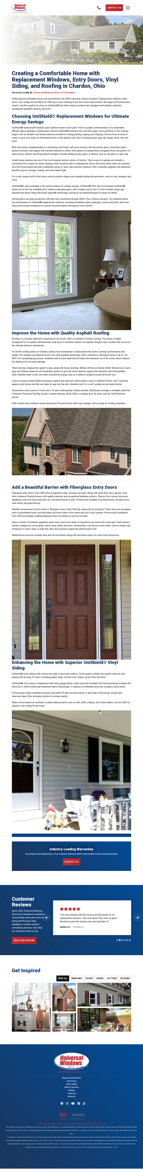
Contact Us (114, 7)
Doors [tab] (89, 978)
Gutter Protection (71, 1087)
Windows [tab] (76, 978)
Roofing (71, 1090)
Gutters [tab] (112, 978)
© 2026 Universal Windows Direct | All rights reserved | (64, 1123)
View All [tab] (63, 978)
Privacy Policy (99, 1123)
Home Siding (71, 1084)
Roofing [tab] (125, 978)
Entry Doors (71, 1081)
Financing (72, 1093)
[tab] (117, 940)
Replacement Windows (71, 1078)
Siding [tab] (99, 978)
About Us (71, 1096)
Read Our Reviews (24, 940)
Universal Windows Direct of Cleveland (54, 92)
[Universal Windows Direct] (32, 8)
